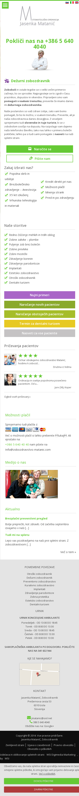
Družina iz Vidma (62, 367)
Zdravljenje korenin (21, 259)
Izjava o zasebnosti (39, 745)
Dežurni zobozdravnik (39, 577)
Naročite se (42, 149)
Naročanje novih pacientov (40, 304)
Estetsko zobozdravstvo (24, 273)
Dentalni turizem (19, 282)
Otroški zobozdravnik (22, 278)
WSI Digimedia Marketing (61, 754)
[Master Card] (43, 431)
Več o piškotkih (47, 773)
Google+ (49, 726)
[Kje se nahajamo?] (39, 684)
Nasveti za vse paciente (39, 333)
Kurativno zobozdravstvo (39, 585)
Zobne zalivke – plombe (24, 239)
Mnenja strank (54, 192)
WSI (7, 758)
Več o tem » (68, 552)
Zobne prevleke (18, 249)
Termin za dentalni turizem (39, 324)
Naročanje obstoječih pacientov (39, 314)
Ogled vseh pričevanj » (17, 396)
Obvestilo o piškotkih (39, 749)
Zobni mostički (18, 254)
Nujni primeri (39, 295)
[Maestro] (22, 431)
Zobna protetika (39, 596)
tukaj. (61, 435)
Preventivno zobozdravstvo (39, 581)
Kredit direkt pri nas (58, 181)
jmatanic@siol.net (41, 718)
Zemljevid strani (15, 745)
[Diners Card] (36, 431)
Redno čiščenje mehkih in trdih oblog (32, 235)
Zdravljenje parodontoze (24, 263)
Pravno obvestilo (63, 745)
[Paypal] (29, 431)
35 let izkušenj (18, 195)
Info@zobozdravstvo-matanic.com (28, 449)
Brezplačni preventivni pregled (26, 518)
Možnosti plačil (54, 187)
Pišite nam (42, 159)
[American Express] (15, 431)
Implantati (15, 268)
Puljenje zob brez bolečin (24, 244)
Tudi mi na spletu (17, 535)
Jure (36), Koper (63, 387)
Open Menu (5, 5)
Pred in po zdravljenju (59, 197)
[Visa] (8, 431)
